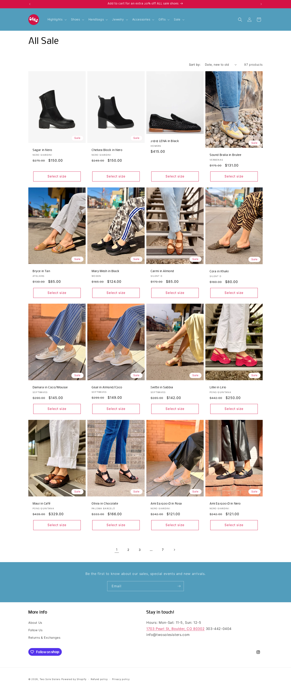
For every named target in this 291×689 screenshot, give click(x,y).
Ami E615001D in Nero (225, 503)
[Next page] (174, 549)
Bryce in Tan (41, 271)
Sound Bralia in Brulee (225, 155)
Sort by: (195, 64)
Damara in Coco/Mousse (50, 387)
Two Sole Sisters (50, 679)
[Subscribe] (179, 586)
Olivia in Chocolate (105, 503)
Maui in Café (41, 503)
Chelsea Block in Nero (107, 150)
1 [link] (117, 549)
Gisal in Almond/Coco (107, 387)
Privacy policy (121, 678)
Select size (57, 176)
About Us (35, 622)
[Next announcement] (261, 4)
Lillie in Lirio (218, 387)
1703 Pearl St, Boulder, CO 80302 (175, 628)
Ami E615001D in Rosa (166, 503)
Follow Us (35, 630)
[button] (56, 19)
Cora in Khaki (219, 271)
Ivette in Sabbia (162, 387)
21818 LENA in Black (165, 141)
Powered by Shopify (74, 679)
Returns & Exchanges (44, 637)
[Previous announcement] (30, 4)
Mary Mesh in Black (106, 271)
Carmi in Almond (162, 271)
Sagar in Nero (42, 150)
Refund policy (99, 678)
